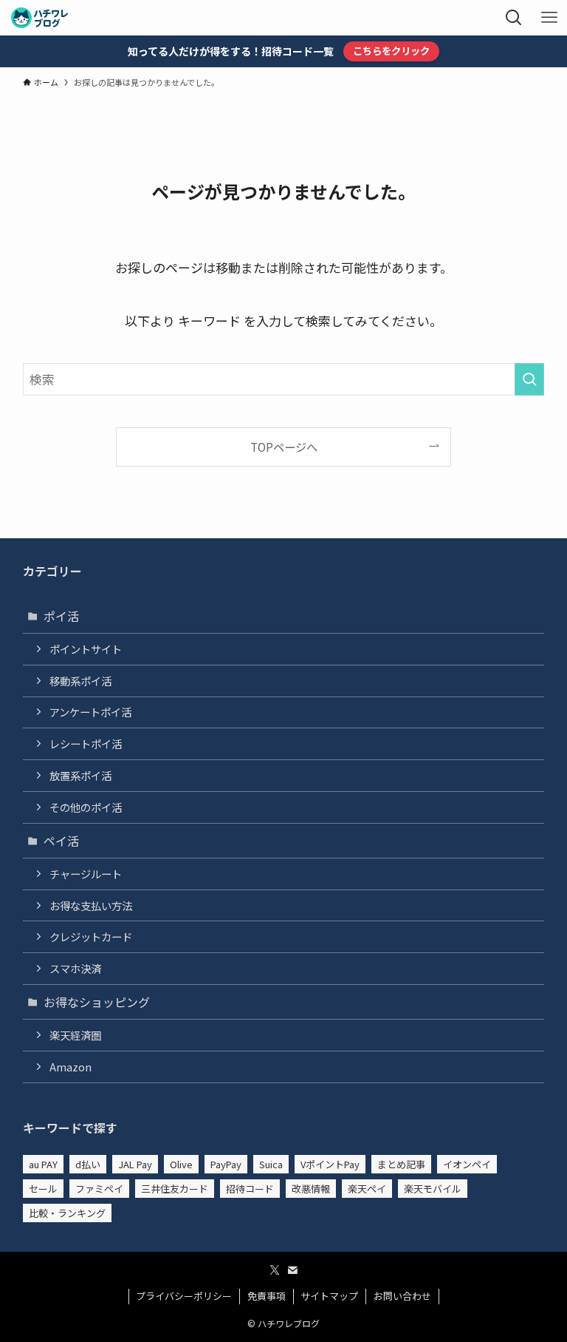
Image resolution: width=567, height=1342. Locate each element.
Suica (271, 1164)
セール (43, 1189)
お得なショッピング (97, 1002)
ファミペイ (99, 1189)
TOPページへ (283, 446)
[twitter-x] (274, 1270)
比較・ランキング (67, 1213)
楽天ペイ (367, 1189)
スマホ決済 (75, 968)
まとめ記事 (401, 1164)
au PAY (43, 1164)
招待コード (250, 1189)
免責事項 (266, 1296)
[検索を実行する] (529, 379)
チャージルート (85, 873)
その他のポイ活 (85, 807)
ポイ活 (61, 616)
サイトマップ (329, 1296)
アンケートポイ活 (90, 711)
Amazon (70, 1066)
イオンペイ (467, 1164)
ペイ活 (61, 841)
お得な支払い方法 (90, 905)
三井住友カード (174, 1189)
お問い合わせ (402, 1296)
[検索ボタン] (514, 17)
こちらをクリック (391, 51)
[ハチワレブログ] (39, 17)
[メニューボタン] (549, 17)
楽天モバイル (432, 1189)
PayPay (225, 1164)
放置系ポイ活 (80, 775)
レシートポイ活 (85, 743)
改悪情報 (311, 1189)
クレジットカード (90, 936)
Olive (181, 1164)
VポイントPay (330, 1164)
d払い (87, 1164)
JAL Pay (135, 1164)
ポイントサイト (85, 649)
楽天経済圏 (75, 1035)
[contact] (292, 1270)
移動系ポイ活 (80, 680)
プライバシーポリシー (184, 1296)
